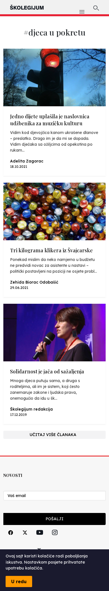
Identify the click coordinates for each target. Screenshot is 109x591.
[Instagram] (55, 539)
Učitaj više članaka (53, 434)
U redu (19, 581)
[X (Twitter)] (25, 539)
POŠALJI (54, 518)
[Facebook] (10, 539)
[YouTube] (40, 538)
